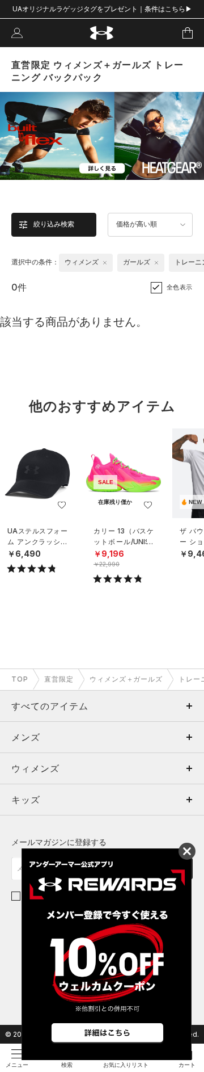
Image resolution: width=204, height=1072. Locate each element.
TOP (19, 679)
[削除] (104, 262)
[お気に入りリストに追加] (62, 505)
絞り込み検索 (53, 224)
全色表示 (180, 287)
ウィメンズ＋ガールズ (126, 679)
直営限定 (59, 679)
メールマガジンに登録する (59, 842)
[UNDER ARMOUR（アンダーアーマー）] (102, 33)
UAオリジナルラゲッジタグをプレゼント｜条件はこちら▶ (102, 9)
